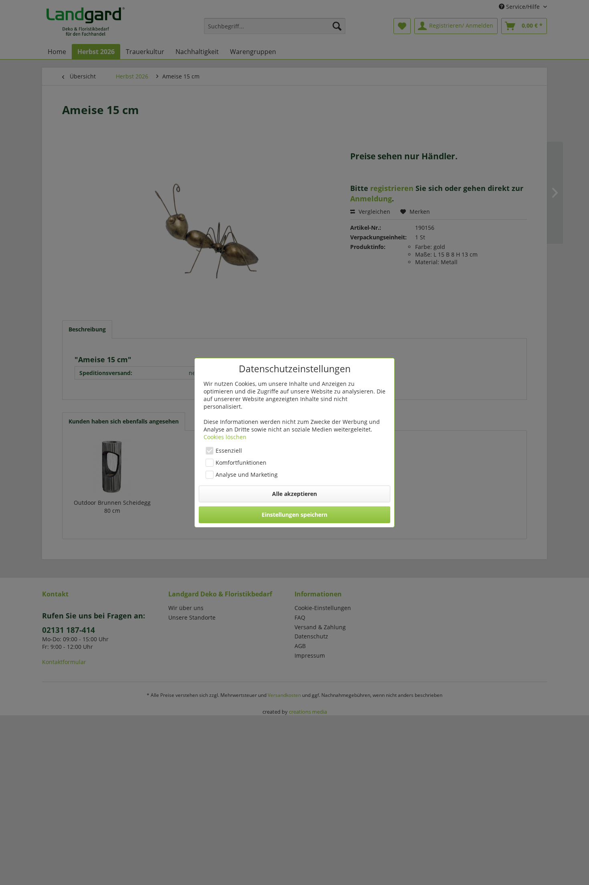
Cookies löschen (225, 437)
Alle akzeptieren (294, 494)
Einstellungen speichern (294, 514)
